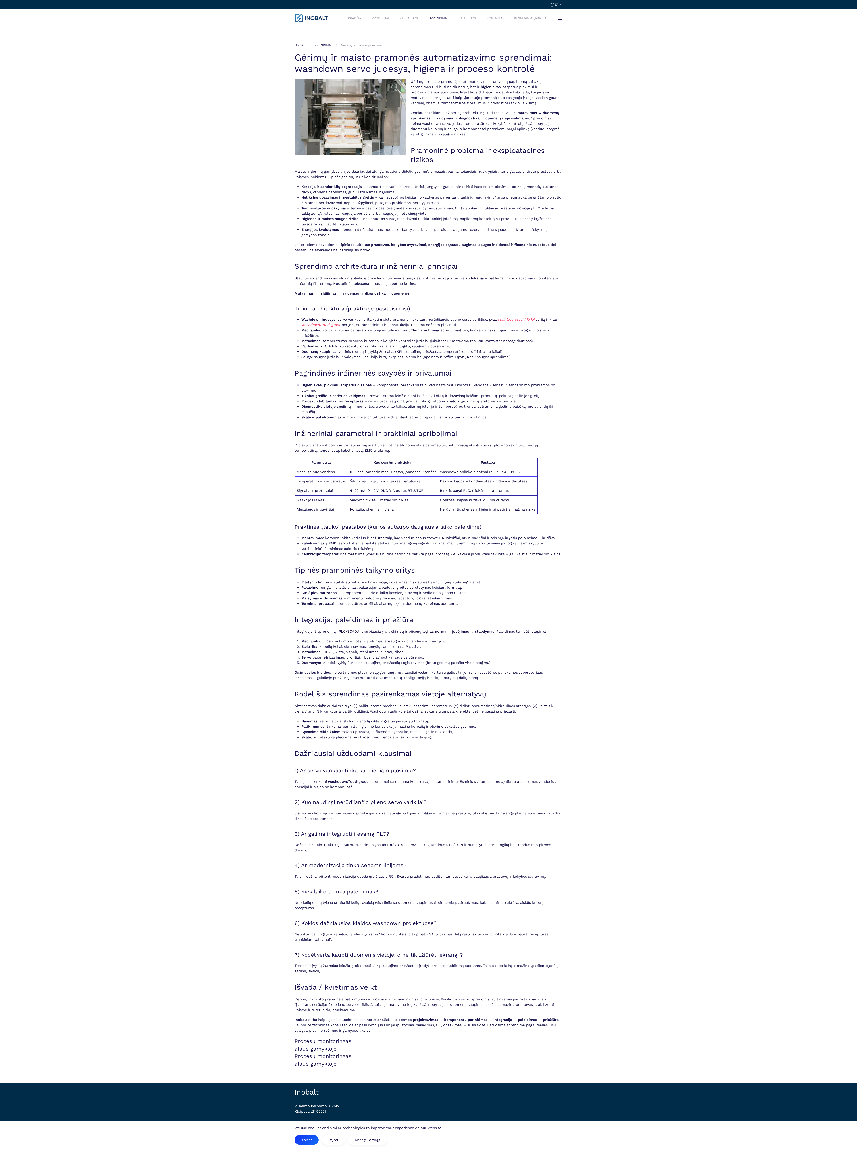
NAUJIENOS (467, 18)
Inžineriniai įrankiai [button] (530, 18)
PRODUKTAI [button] (380, 18)
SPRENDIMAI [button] (438, 18)
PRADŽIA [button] (354, 18)
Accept (306, 1140)
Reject (333, 1140)
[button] (556, 4)
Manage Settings (367, 1140)
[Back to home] (311, 18)
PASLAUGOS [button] (409, 18)
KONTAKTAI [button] (495, 18)
